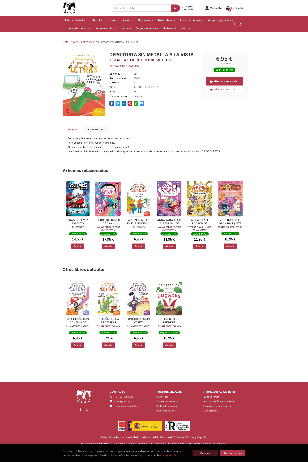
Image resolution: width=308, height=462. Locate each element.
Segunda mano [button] (146, 28)
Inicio (65, 42)
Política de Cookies (166, 410)
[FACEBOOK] (234, 24)
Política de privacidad (167, 406)
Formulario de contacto (125, 406)
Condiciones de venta (167, 401)
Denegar (205, 453)
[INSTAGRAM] (240, 24)
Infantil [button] (96, 20)
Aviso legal (162, 396)
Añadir (78, 246)
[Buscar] (175, 8)
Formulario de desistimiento (217, 406)
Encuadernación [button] (78, 28)
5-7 (97, 42)
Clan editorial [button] (74, 20)
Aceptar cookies (232, 453)
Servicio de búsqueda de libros (219, 401)
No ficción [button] (144, 20)
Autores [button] (169, 28)
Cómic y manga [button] (190, 20)
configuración (168, 455)
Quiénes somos (211, 396)
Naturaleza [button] (165, 20)
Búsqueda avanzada (188, 8)
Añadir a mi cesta (226, 81)
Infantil (75, 42)
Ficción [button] (126, 20)
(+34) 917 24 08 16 (123, 396)
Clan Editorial (210, 410)
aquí (141, 455)
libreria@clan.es (122, 401)
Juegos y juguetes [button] (219, 20)
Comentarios (96, 129)
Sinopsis (73, 129)
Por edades (87, 42)
